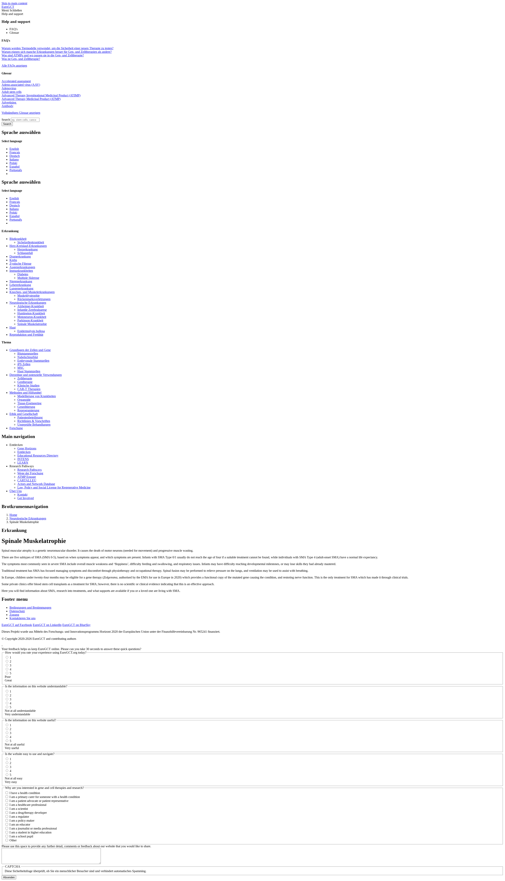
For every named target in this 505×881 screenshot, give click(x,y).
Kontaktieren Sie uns (22, 618)
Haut (12, 327)
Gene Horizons (26, 448)
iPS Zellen (23, 364)
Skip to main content (14, 3)
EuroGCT (8, 6)
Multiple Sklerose (28, 277)
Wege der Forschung (30, 473)
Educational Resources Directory (37, 455)
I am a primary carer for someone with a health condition (44, 797)
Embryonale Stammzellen (33, 360)
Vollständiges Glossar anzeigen (21, 112)
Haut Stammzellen (28, 371)
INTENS (23, 459)
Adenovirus (9, 88)
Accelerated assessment (16, 81)
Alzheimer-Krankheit (30, 306)
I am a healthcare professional (27, 804)
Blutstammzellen (27, 353)
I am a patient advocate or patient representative (38, 801)
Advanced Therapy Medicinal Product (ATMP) (31, 99)
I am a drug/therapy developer (28, 812)
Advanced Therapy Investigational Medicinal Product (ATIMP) (41, 95)
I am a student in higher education (30, 832)
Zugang (14, 614)
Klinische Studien (28, 385)
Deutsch (14, 156)
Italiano (14, 159)
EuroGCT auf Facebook (17, 625)
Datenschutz (17, 611)
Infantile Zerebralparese (32, 309)
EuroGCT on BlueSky (76, 625)
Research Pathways (29, 469)
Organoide (24, 399)
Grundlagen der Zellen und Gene (30, 350)
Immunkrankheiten (21, 270)
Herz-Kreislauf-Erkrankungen (28, 246)
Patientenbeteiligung (30, 417)
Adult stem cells (12, 91)
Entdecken (24, 452)
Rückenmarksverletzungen (33, 299)
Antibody (7, 106)
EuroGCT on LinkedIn (47, 625)
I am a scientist (18, 808)
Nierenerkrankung (20, 281)
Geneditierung (26, 406)
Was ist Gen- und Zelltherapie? (21, 59)
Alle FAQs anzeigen (14, 65)
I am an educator (19, 824)
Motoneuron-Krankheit (31, 317)
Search (6, 119)
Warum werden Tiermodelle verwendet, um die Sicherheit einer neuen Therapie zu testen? (57, 48)
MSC (20, 367)
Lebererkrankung (20, 285)
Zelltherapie (24, 378)
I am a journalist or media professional (33, 828)
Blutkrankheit (17, 238)
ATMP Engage (26, 476)
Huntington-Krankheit (31, 313)
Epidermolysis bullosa (31, 331)
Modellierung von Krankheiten (36, 396)
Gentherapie (25, 382)
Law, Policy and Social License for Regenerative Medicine (54, 487)
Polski (13, 163)
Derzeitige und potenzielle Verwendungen (35, 375)
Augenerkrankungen (22, 267)
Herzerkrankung (27, 249)
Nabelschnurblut (27, 357)
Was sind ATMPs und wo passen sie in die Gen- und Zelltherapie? (43, 55)
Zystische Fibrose (20, 263)
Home (13, 515)
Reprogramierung (28, 410)
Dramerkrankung (20, 256)
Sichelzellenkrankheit (30, 242)
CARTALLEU (26, 480)
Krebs (13, 260)
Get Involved (25, 498)
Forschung (16, 428)
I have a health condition (24, 793)
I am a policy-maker (21, 820)
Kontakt (22, 494)
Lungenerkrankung (21, 288)
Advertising (9, 102)
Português (15, 170)
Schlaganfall (25, 253)
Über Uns (15, 491)
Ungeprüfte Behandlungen (33, 424)
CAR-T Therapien (28, 389)
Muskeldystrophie (28, 295)
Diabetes (22, 274)
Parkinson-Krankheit (30, 320)
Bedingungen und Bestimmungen (30, 607)
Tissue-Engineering (29, 403)
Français (14, 152)
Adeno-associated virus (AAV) (21, 84)
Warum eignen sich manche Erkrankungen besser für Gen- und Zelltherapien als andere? (57, 51)
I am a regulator (19, 816)
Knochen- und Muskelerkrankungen (32, 292)
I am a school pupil (21, 836)
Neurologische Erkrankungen (27, 302)
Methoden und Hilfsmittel (25, 392)
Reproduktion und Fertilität (26, 334)
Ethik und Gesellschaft (23, 414)
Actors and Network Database (36, 484)
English (14, 148)
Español (14, 166)
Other (13, 840)
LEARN (22, 462)
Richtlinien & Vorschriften (33, 421)
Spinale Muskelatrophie (32, 324)
